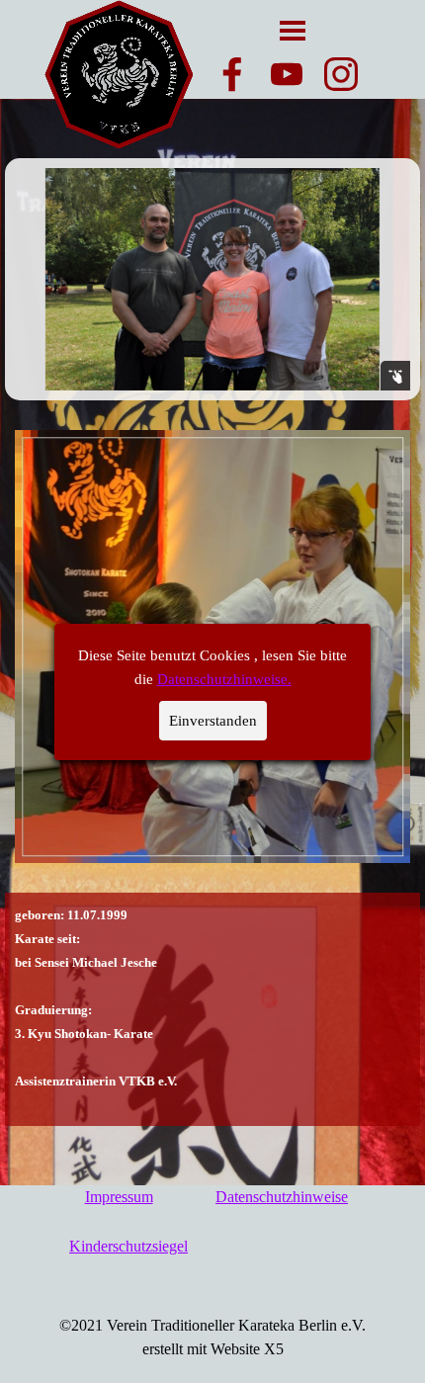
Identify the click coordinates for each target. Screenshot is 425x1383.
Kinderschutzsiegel (128, 1246)
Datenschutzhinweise (281, 1196)
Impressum (119, 1196)
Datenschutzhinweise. (224, 679)
